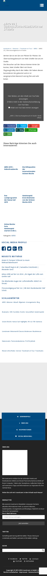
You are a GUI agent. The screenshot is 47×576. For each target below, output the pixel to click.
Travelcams (39, 351)
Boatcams (5, 312)
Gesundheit (30, 312)
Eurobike (16, 312)
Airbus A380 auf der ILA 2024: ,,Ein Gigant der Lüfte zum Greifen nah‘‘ (22, 275)
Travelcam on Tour (26, 48)
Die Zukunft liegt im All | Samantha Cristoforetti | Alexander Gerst (20, 268)
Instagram (30, 561)
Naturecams (6, 341)
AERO (35, 48)
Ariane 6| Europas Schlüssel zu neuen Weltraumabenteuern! (16, 261)
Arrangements (31, 302)
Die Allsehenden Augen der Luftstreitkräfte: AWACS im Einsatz (22, 282)
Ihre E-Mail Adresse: (9, 513)
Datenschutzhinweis (36, 572)
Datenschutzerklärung (31, 102)
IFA (29, 322)
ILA (31, 322)
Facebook (13, 559)
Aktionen (10, 302)
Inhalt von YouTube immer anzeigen (24, 107)
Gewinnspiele (39, 312)
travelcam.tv (7, 48)
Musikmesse (37, 331)
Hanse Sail (16, 322)
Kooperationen (25, 430)
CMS (11, 312)
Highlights (23, 322)
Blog (38, 302)
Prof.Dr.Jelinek (30, 341)
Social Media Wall (25, 436)
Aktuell (15, 302)
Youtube (18, 561)
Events (22, 312)
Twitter (24, 559)
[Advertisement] (23, 387)
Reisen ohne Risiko (8, 351)
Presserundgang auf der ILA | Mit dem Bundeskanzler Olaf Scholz (23, 289)
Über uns (24, 423)
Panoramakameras (18, 341)
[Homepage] (6, 5)
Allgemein (22, 302)
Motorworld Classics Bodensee (21, 331)
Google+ (35, 559)
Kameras (15, 48)
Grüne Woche (7, 322)
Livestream (6, 331)
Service (18, 351)
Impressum (23, 572)
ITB (34, 322)
